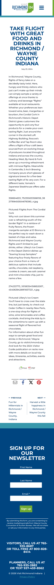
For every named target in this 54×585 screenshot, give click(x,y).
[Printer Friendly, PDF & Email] (27, 368)
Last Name (26, 480)
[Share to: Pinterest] (38, 382)
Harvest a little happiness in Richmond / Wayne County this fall (37, 407)
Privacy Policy (27, 576)
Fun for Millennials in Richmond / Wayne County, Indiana (16, 409)
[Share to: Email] (15, 382)
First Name (26, 467)
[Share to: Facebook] (23, 382)
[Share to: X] (31, 382)
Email (26, 494)
